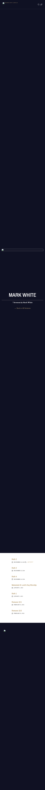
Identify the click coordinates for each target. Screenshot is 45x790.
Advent (30, 562)
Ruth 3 (14, 568)
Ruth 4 (14, 576)
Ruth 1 (14, 593)
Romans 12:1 (17, 602)
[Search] (38, 4)
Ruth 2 (14, 559)
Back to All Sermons (24, 308)
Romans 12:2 (17, 610)
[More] (41, 4)
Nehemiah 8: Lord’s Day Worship (24, 585)
